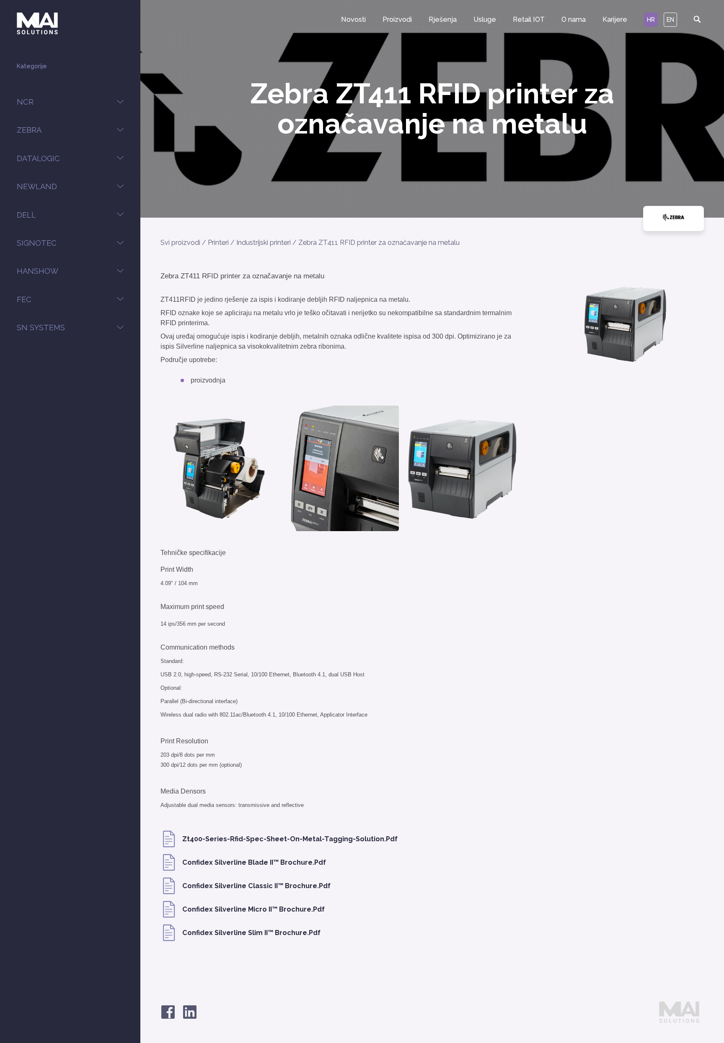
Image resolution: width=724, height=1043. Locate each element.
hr (651, 19)
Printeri (218, 243)
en (670, 19)
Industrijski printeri (263, 243)
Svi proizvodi (180, 243)
